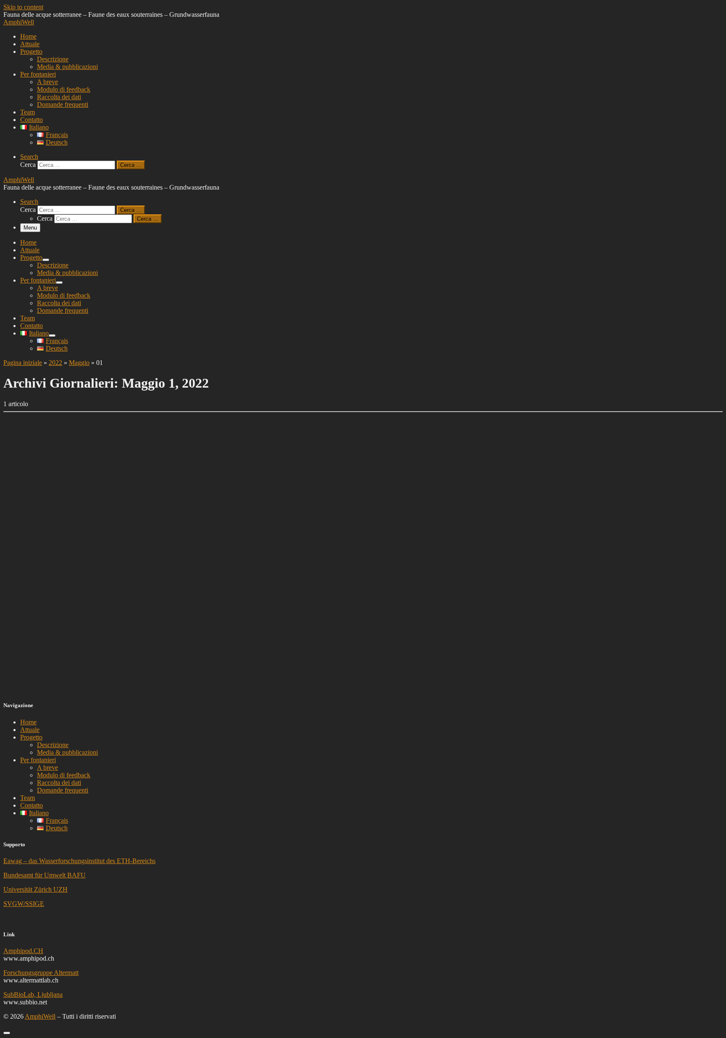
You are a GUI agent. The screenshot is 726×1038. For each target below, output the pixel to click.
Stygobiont (25, 677)
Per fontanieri (38, 759)
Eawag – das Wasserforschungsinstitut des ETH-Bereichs (79, 860)
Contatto (31, 805)
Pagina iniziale (22, 362)
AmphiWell (40, 1016)
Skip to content (23, 7)
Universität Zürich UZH (35, 889)
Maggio (79, 362)
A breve (47, 767)
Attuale (29, 729)
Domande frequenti (62, 790)
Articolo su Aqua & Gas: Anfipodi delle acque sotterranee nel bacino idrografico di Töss (186, 621)
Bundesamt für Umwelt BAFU (44, 875)
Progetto (31, 737)
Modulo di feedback (63, 775)
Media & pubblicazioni (67, 752)
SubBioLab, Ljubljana (33, 994)
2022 (55, 362)
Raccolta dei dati (59, 782)
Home (28, 722)
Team (27, 797)
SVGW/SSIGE (23, 903)
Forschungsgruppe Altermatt (41, 972)
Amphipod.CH (23, 950)
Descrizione (52, 744)
